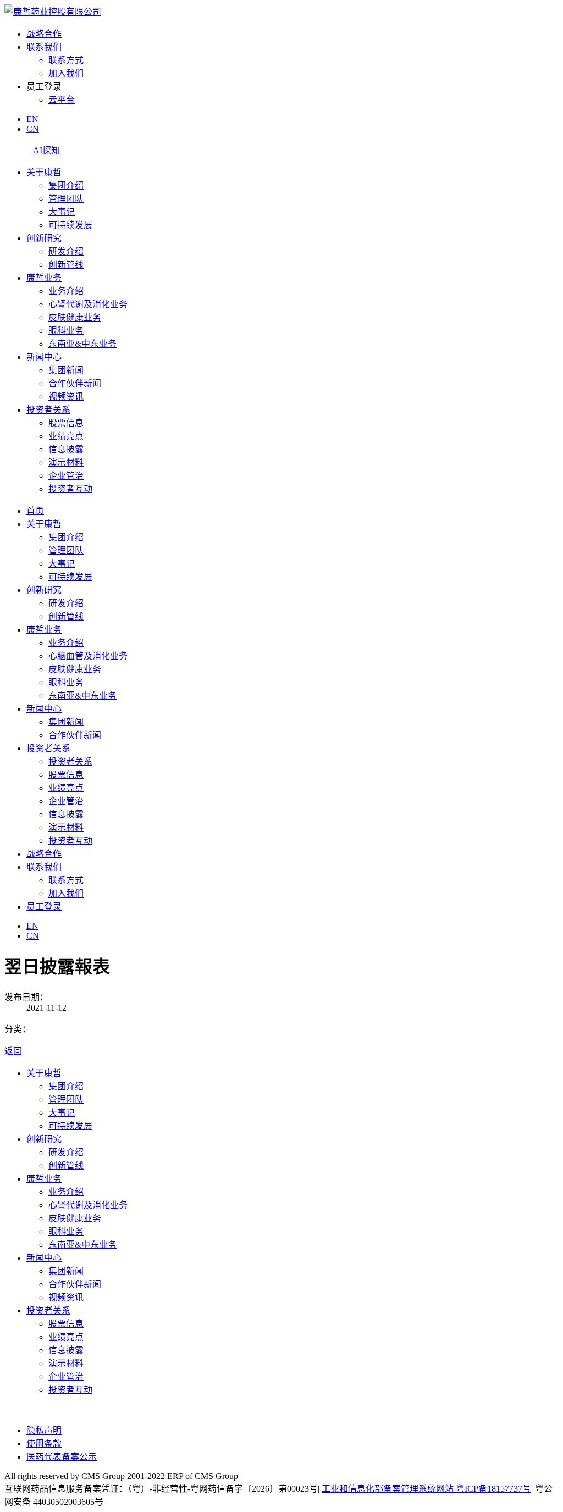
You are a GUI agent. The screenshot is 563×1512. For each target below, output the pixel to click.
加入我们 (66, 73)
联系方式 (66, 60)
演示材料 (66, 462)
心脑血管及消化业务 (88, 656)
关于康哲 (44, 172)
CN (32, 129)
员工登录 (44, 906)
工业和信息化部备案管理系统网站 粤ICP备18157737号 (426, 1488)
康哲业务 (44, 278)
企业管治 (66, 475)
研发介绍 (66, 251)
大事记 (61, 212)
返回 (13, 1051)
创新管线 (66, 264)
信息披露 (66, 449)
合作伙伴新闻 (74, 383)
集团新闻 (66, 370)
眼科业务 (66, 330)
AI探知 (46, 150)
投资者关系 (48, 409)
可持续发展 (70, 225)
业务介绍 (66, 291)
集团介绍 (66, 185)
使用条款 (44, 1443)
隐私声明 (44, 1430)
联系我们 (44, 47)
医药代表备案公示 (61, 1456)
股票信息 (66, 423)
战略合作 (44, 33)
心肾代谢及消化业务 (88, 304)
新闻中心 (44, 357)
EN (32, 119)
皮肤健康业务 (74, 317)
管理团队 (66, 198)
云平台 (61, 99)
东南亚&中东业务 (82, 343)
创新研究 (44, 238)
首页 (35, 511)
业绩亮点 (66, 436)
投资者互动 (70, 489)
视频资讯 (66, 396)
